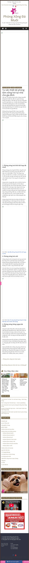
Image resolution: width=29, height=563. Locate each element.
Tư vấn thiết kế (18, 87)
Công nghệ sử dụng (5, 425)
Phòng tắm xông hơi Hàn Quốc (11, 359)
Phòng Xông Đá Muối (14, 18)
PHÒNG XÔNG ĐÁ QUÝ (8, 437)
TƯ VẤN (12, 87)
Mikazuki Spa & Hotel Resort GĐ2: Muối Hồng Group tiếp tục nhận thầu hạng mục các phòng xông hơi (5, 385)
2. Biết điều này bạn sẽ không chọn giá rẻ (10, 538)
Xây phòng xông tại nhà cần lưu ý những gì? (14, 366)
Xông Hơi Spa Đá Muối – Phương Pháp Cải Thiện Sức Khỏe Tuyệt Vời (14, 384)
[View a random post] (26, 28)
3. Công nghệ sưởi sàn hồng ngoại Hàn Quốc (11, 539)
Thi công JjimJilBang (5, 452)
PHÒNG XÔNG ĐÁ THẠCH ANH (9, 439)
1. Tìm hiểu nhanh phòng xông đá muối (9, 536)
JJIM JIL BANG (4, 427)
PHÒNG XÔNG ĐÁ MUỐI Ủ (8, 435)
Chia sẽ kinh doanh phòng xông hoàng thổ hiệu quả (23, 382)
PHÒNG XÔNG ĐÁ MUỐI (8, 433)
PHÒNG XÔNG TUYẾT (7, 445)
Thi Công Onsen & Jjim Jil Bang (8, 454)
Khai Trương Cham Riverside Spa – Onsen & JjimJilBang (13, 402)
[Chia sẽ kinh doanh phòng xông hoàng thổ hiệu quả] (23, 374)
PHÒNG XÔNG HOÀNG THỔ (9, 441)
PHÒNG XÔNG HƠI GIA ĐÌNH (7, 429)
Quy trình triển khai (5, 450)
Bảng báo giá (4, 421)
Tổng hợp (3, 460)
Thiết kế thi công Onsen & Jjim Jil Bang (9, 458)
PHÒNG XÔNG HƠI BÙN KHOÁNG (10, 443)
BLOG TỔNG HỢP (6, 87)
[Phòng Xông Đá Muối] (14, 9)
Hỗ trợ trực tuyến (13, 561)
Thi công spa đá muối (6, 456)
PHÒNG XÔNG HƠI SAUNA (7, 448)
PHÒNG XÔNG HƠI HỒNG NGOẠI (8, 431)
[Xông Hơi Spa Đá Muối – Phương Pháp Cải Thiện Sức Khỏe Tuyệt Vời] (14, 374)
